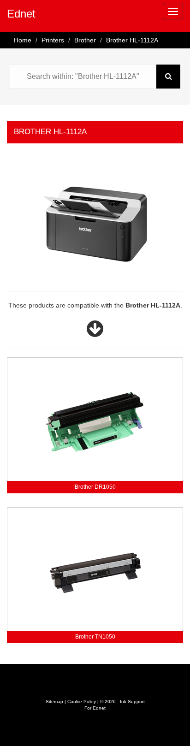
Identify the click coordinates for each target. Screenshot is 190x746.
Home (22, 40)
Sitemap (54, 701)
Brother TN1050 (95, 637)
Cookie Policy (81, 701)
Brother (85, 40)
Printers (53, 40)
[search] (168, 77)
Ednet (21, 13)
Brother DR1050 (95, 487)
